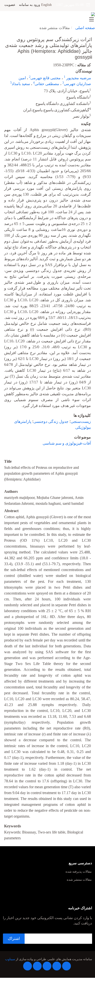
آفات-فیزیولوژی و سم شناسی (67, 443)
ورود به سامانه (29, 5)
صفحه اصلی (85, 28)
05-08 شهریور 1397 (71, 5)
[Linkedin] (47, 966)
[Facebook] (66, 966)
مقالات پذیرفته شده (79, 871)
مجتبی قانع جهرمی (45, 78)
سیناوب (10, 959)
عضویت (9, 5)
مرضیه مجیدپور (78, 78)
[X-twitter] (56, 966)
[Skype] (27, 966)
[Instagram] (37, 966)
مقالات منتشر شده (79, 879)
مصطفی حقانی (47, 84)
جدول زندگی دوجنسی (50, 421)
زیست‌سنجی (81, 421)
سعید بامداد (21, 84)
